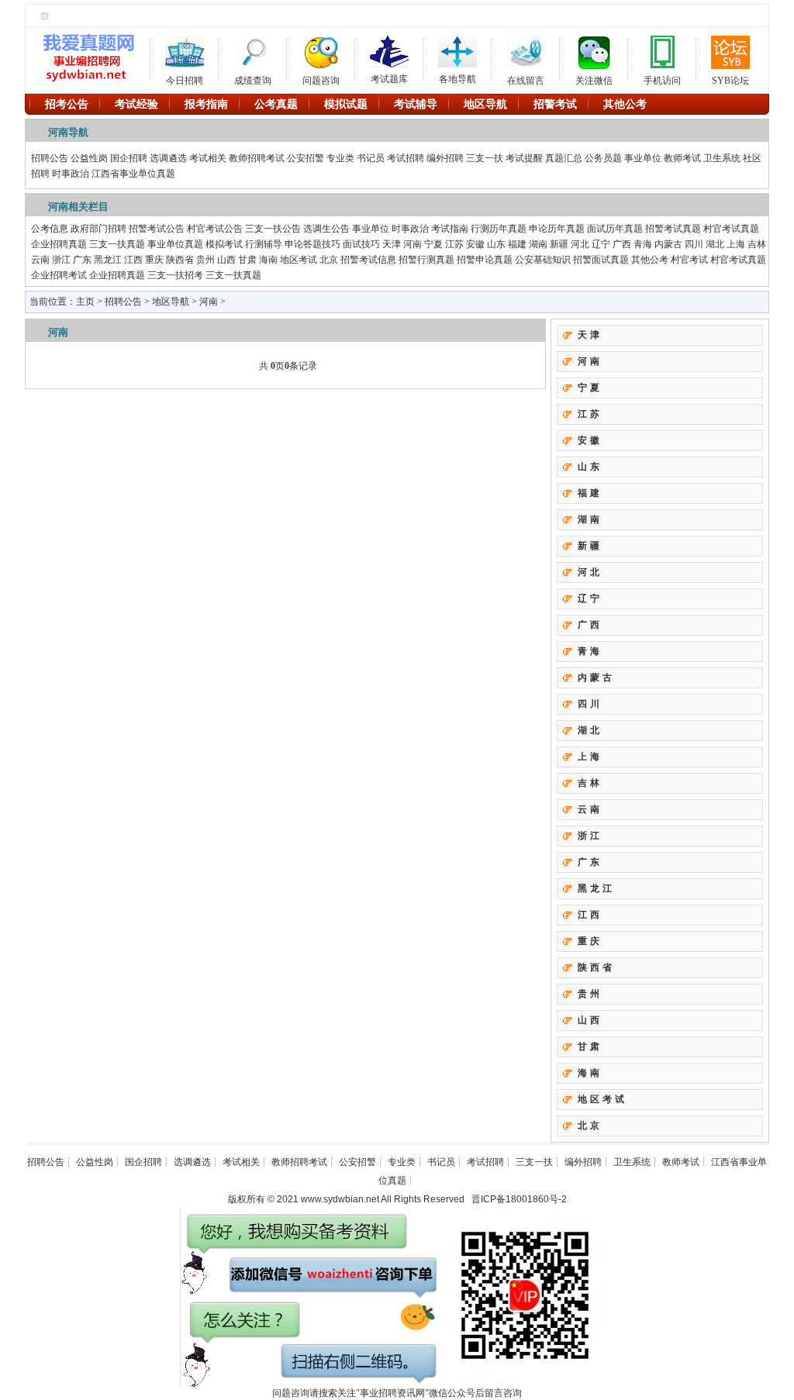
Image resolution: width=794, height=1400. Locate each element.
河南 (412, 244)
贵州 (205, 259)
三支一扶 (484, 158)
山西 (226, 259)
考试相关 (207, 158)
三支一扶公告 (273, 228)
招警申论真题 (485, 259)
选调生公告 (326, 228)
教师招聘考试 (257, 158)
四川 (694, 244)
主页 (85, 301)
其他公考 (649, 259)
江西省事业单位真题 (133, 173)
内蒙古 (668, 244)
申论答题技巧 (312, 244)
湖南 (538, 244)
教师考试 (682, 158)
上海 (736, 244)
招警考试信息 (368, 259)
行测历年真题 (498, 228)
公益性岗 (89, 158)
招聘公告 (49, 158)
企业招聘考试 (59, 275)
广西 (622, 244)
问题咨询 (321, 78)
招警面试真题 (601, 259)
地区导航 (170, 301)
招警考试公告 (157, 228)
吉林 (756, 244)
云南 (40, 259)
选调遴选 (168, 158)
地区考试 (298, 259)
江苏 (454, 244)
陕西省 (180, 259)
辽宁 (601, 244)
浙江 (61, 259)
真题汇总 (563, 158)
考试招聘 (405, 158)
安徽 (475, 244)
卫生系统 (721, 158)
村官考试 (689, 259)
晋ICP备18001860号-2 (519, 1199)
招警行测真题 (426, 259)
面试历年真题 (615, 228)
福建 (517, 244)
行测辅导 (263, 244)
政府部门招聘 (98, 228)
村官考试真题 (731, 228)
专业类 (340, 158)
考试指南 (449, 228)
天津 (391, 244)
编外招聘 (445, 158)
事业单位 (642, 158)
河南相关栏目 (78, 206)
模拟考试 (224, 244)
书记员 (371, 158)
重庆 (154, 259)
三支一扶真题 (117, 244)
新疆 (559, 244)
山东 (496, 244)
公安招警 (305, 158)
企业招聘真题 (59, 244)
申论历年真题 (557, 228)
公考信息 (49, 228)
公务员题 (603, 158)
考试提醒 (524, 158)
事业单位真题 (175, 244)
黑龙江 (108, 259)
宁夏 (433, 244)
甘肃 (247, 259)
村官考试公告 (215, 228)
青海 (642, 244)
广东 (82, 259)
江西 (133, 259)
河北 (580, 244)
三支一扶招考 (175, 275)
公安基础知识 (543, 259)
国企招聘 (128, 158)
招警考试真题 (673, 228)
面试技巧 (361, 244)
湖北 (715, 244)
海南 (268, 259)
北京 (328, 259)
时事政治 (70, 173)
